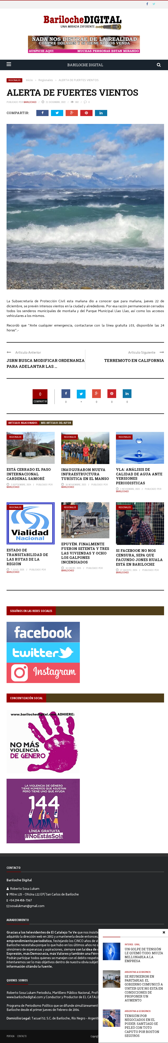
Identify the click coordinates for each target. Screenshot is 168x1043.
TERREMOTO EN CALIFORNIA (134, 360)
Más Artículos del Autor (56, 423)
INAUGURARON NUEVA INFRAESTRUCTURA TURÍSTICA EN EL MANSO (85, 474)
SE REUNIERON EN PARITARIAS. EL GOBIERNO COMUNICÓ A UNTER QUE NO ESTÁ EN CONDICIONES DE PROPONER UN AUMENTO (144, 988)
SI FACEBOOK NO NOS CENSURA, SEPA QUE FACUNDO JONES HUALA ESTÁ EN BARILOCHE (139, 557)
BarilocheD (30, 102)
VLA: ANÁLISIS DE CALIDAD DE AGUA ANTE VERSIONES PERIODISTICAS (139, 476)
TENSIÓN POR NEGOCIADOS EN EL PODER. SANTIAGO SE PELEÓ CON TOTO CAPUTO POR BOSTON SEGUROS (142, 1026)
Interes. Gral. (132, 944)
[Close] (164, 933)
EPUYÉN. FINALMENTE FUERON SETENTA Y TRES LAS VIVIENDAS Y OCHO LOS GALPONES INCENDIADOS (85, 553)
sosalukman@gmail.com (27, 906)
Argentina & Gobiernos (138, 971)
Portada (10, 1036)
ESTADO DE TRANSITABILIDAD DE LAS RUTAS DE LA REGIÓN (27, 557)
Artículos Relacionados (22, 423)
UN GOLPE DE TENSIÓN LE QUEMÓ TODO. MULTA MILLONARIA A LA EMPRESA (144, 955)
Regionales (14, 80)
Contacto (21, 1036)
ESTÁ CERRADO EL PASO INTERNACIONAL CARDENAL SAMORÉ (29, 474)
